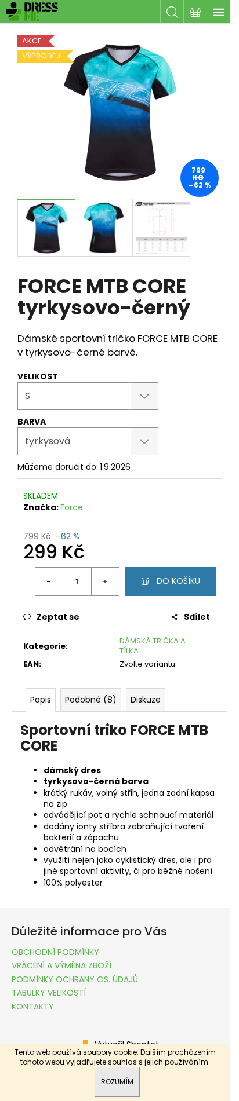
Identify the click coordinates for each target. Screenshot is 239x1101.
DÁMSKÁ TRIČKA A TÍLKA (152, 645)
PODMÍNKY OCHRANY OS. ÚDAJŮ (75, 979)
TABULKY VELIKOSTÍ (49, 992)
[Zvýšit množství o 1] (105, 581)
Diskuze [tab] (146, 699)
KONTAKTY (33, 1006)
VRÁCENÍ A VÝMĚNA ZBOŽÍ (61, 965)
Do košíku (178, 581)
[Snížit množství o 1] (49, 581)
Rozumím (117, 1082)
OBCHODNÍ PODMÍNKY (55, 952)
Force (71, 507)
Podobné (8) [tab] (91, 699)
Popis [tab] (40, 699)
